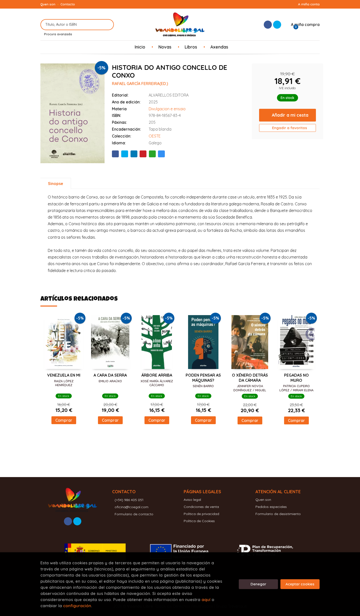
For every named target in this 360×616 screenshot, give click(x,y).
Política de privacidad (201, 514)
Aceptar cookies (300, 584)
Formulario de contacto (134, 514)
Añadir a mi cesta (290, 115)
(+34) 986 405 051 (129, 500)
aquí (206, 599)
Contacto (67, 4)
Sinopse (55, 183)
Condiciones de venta (201, 507)
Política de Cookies (199, 521)
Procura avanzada (58, 34)
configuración (77, 605)
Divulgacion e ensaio (167, 108)
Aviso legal (192, 499)
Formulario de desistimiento (278, 514)
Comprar (63, 420)
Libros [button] (191, 46)
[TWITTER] (277, 25)
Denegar (258, 584)
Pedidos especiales (271, 507)
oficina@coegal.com (131, 507)
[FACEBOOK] (268, 25)
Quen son (47, 4)
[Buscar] (107, 24)
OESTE (155, 136)
